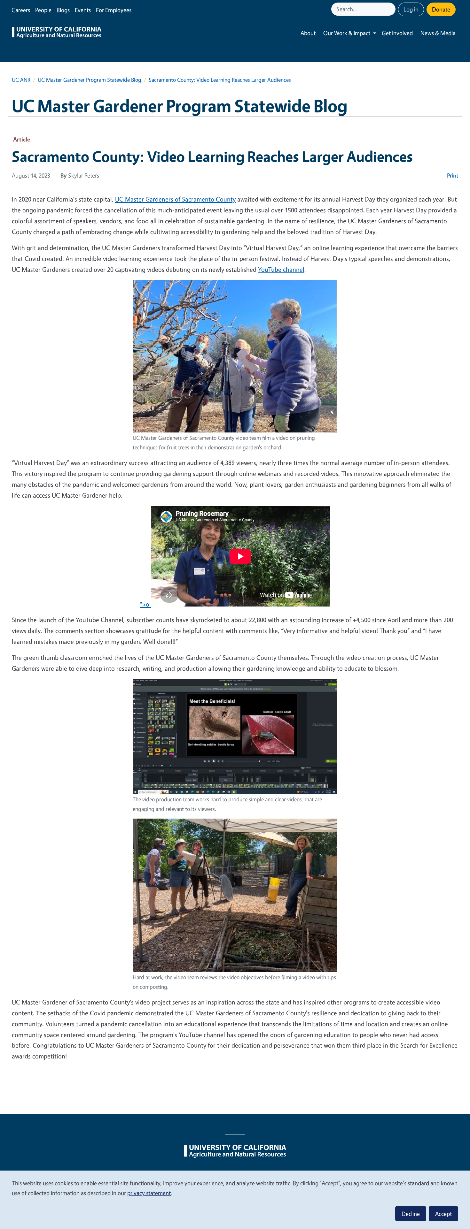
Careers (21, 10)
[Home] (56, 33)
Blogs (63, 10)
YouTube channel (281, 269)
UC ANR (21, 79)
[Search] (391, 9)
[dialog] (235, 1199)
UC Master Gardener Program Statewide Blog (89, 79)
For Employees (113, 10)
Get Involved (397, 33)
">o (145, 604)
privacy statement (149, 1193)
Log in (411, 9)
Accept (443, 1214)
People (43, 10)
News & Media (438, 33)
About (308, 33)
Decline (411, 1214)
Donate (441, 9)
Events (83, 10)
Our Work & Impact (346, 33)
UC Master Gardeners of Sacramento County (175, 199)
